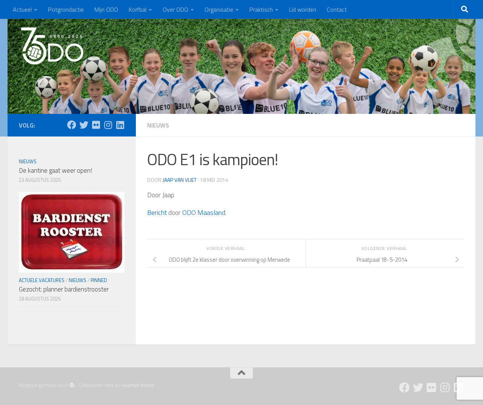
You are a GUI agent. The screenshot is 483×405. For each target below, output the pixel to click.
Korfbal (137, 9)
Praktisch (261, 9)
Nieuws (158, 125)
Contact (337, 9)
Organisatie (219, 9)
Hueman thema (137, 385)
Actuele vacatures (42, 280)
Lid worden (302, 9)
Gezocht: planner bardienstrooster (64, 289)
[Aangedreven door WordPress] (71, 385)
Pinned (99, 280)
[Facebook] (71, 124)
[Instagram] (107, 124)
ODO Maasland (203, 212)
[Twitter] (83, 124)
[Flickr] (95, 124)
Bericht (157, 212)
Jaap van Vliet (180, 180)
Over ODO (175, 9)
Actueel (22, 9)
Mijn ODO (106, 9)
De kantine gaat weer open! (55, 170)
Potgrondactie (66, 9)
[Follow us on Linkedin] (120, 124)
